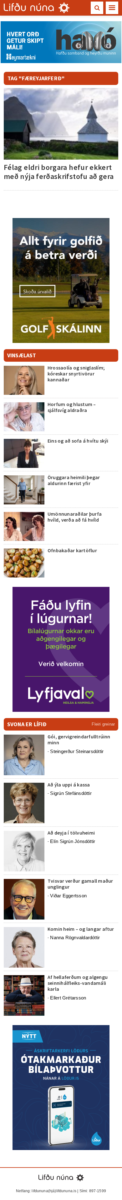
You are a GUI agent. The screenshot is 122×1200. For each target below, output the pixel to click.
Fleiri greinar (103, 724)
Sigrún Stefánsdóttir (71, 793)
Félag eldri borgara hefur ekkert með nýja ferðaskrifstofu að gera (59, 171)
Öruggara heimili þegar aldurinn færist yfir (74, 480)
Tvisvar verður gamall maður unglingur (80, 884)
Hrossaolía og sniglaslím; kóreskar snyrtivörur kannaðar (76, 373)
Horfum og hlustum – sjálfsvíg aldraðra (72, 407)
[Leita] (97, 8)
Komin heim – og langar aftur (81, 929)
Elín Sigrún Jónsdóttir (72, 841)
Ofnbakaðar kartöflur (72, 550)
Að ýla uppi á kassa (69, 784)
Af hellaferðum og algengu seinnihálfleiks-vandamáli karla (78, 983)
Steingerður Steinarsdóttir (77, 751)
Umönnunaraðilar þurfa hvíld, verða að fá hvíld (75, 517)
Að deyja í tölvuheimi (72, 833)
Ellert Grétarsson (68, 997)
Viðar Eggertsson (68, 895)
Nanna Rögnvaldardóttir (75, 937)
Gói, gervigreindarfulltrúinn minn (79, 739)
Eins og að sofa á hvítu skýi (78, 441)
